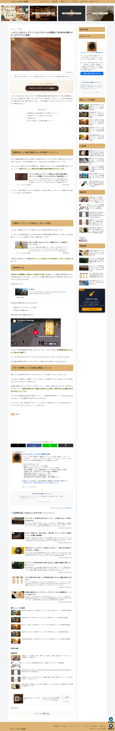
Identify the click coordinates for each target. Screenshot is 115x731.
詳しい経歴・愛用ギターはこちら (92, 73)
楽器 (13, 414)
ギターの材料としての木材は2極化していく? (40, 120)
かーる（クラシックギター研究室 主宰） (37, 454)
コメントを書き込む (42, 714)
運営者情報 (56, 726)
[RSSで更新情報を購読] (36, 487)
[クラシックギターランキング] (83, 240)
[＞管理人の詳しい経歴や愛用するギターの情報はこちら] (40, 482)
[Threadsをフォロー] (31, 487)
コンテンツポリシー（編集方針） (90, 726)
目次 (39, 109)
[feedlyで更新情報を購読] (33, 487)
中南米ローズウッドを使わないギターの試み (40, 115)
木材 (18, 414)
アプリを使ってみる (92, 309)
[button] (65, 445)
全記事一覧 (102, 726)
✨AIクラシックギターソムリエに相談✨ (42, 88)
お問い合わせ (64, 726)
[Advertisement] (42, 136)
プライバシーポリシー (74, 726)
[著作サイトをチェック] (23, 487)
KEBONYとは (32, 118)
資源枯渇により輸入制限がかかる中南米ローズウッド (43, 113)
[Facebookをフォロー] (28, 487)
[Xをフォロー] (26, 487)
